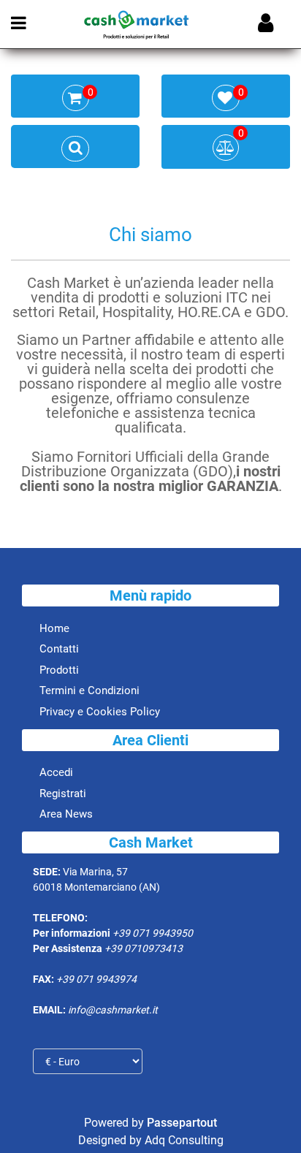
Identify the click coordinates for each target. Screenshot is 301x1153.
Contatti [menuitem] (59, 648)
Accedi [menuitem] (56, 772)
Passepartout (182, 1123)
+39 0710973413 (143, 948)
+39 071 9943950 (153, 933)
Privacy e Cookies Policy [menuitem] (99, 711)
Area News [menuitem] (66, 814)
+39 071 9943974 (96, 979)
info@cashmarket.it (113, 1010)
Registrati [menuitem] (62, 793)
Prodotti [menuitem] (59, 670)
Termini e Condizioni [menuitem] (89, 690)
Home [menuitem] (54, 628)
